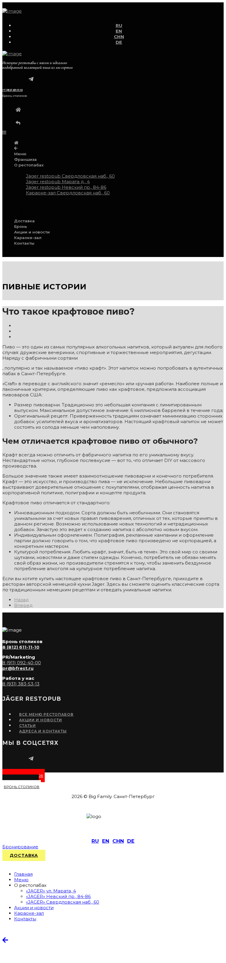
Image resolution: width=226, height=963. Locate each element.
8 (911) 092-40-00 (21, 662)
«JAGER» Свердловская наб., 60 (62, 902)
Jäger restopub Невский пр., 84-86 (66, 187)
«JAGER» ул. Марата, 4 (51, 891)
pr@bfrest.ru (18, 668)
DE (119, 42)
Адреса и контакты (43, 731)
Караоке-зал (27, 237)
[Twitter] (16, 331)
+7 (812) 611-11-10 (12, 90)
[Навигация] (4, 132)
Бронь (20, 226)
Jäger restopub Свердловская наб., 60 (70, 176)
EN (119, 31)
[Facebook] (16, 325)
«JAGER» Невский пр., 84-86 (58, 896)
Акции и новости (32, 232)
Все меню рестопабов (46, 714)
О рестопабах (29, 165)
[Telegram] (31, 78)
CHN (119, 36)
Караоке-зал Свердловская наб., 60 (68, 193)
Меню (20, 153)
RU (119, 25)
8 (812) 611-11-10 (20, 647)
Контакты (24, 243)
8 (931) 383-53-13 (20, 684)
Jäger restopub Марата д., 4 (58, 181)
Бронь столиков (21, 787)
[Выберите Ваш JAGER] (15, 148)
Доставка (24, 220)
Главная (23, 874)
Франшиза (25, 159)
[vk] (26, 78)
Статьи (27, 725)
